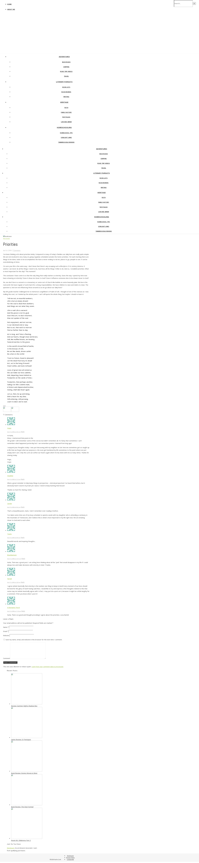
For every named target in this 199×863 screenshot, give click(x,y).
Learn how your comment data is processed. (47, 667)
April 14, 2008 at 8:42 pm (14, 507)
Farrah (9, 579)
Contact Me (70, 859)
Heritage (64, 102)
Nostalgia (66, 117)
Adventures (64, 57)
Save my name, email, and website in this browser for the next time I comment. (34, 640)
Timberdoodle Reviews (66, 142)
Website (6, 635)
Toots (9, 534)
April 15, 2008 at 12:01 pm (14, 558)
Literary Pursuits (64, 82)
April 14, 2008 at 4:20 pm (14, 432)
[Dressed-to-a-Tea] (15, 411)
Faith (66, 107)
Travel (66, 76)
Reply (22, 432)
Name (6, 627)
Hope (9, 428)
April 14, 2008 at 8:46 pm (14, 537)
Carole (9, 503)
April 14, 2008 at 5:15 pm (14, 479)
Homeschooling (64, 127)
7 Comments (16, 250)
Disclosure (10, 848)
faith (4, 406)
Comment (6, 658)
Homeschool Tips (66, 133)
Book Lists (66, 87)
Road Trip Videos (66, 71)
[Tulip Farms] (7, 411)
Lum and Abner (66, 122)
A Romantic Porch (13, 607)
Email (5, 631)
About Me (11, 9)
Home (9, 4)
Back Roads (66, 62)
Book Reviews (66, 92)
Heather (10, 476)
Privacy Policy (70, 858)
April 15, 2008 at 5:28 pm (14, 582)
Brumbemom (12, 555)
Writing (66, 97)
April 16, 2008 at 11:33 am (14, 611)
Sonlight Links (66, 137)
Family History (66, 112)
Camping (66, 67)
